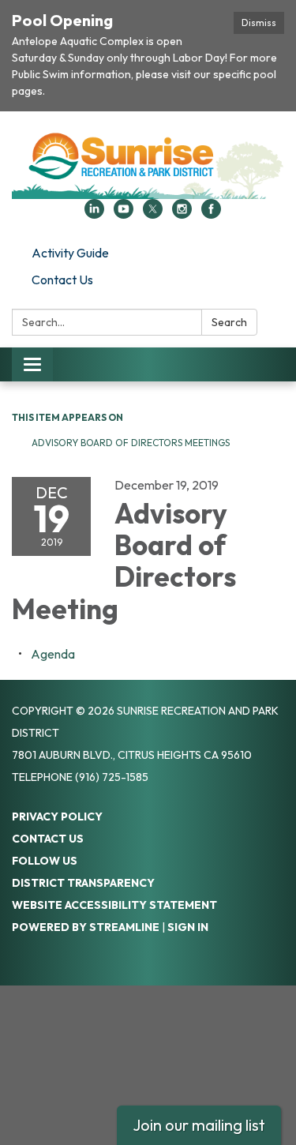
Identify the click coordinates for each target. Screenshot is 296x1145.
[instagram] (182, 214)
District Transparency (83, 883)
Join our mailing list (199, 1125)
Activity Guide (70, 253)
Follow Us (44, 861)
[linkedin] (94, 214)
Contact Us (62, 279)
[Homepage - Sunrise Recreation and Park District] (148, 163)
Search (229, 322)
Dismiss (259, 22)
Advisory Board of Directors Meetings (131, 443)
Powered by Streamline (85, 927)
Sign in (187, 927)
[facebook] (211, 214)
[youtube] (123, 214)
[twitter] (153, 214)
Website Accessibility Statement (114, 905)
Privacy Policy (57, 816)
